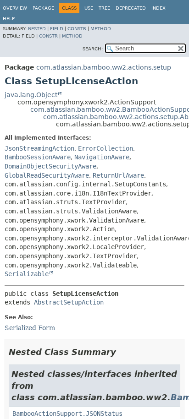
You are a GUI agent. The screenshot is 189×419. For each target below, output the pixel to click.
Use (88, 8)
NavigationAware (101, 157)
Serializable (27, 274)
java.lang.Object (31, 94)
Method (100, 28)
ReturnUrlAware (118, 175)
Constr (76, 28)
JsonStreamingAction (39, 148)
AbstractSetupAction (69, 302)
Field (56, 28)
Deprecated (131, 8)
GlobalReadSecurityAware (47, 175)
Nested (37, 28)
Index (158, 8)
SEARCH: (93, 48)
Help (9, 18)
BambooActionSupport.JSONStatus (67, 413)
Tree (104, 8)
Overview (15, 8)
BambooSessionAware (38, 157)
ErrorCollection (105, 148)
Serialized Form (30, 328)
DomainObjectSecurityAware (50, 166)
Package (43, 8)
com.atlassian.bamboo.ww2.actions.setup (103, 67)
